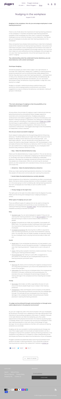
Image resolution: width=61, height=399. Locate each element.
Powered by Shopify (52, 395)
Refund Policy (15, 372)
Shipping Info (8, 376)
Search (6, 372)
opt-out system (41, 217)
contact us (45, 343)
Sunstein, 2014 (31, 206)
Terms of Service (9, 374)
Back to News (31, 358)
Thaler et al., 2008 (45, 121)
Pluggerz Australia (42, 395)
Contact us (18, 376)
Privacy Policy (20, 374)
